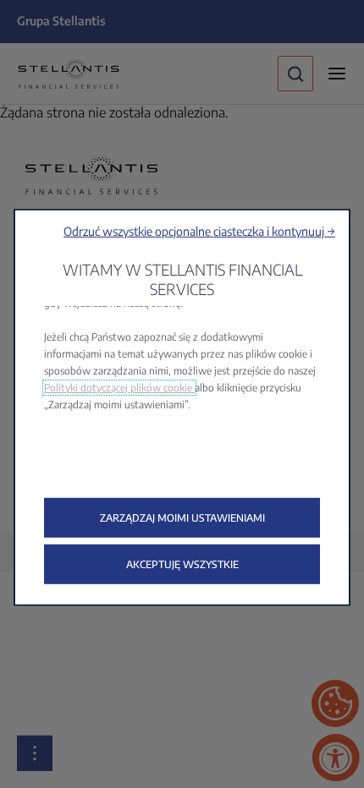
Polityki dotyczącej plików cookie (119, 387)
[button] (199, 231)
